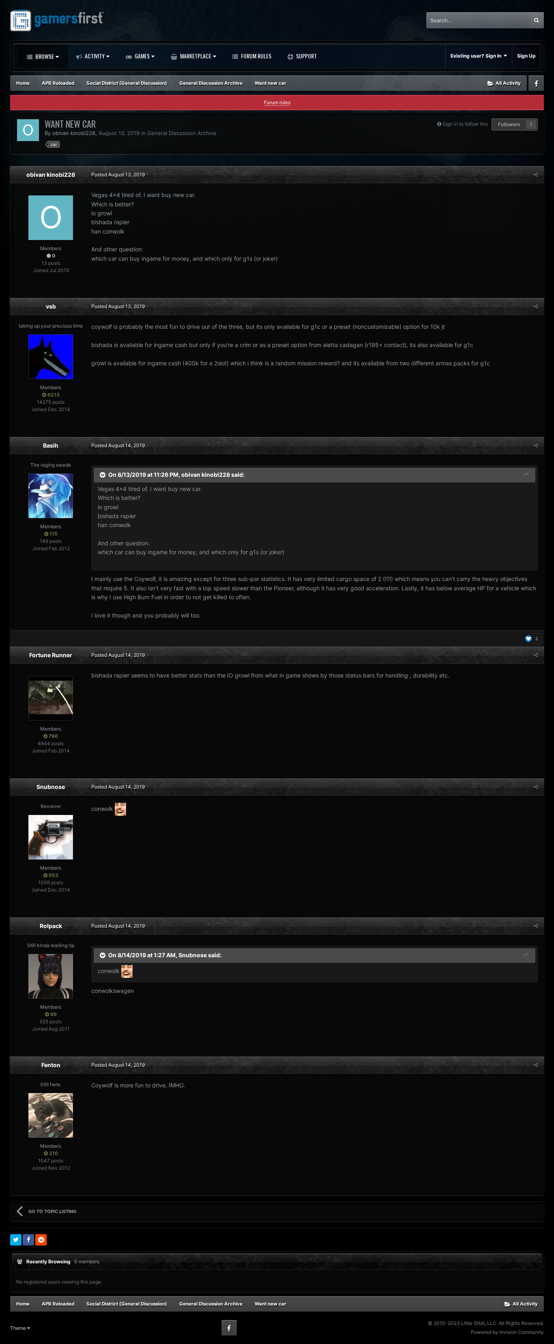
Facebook (536, 83)
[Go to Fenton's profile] (50, 1115)
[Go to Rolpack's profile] (50, 976)
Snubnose (51, 786)
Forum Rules (255, 55)
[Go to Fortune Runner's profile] (50, 698)
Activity (94, 55)
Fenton (50, 1064)
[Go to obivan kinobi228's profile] (28, 130)
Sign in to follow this (465, 124)
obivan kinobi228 (73, 133)
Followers (509, 124)
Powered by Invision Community (507, 1332)
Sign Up (526, 56)
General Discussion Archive (182, 133)
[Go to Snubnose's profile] (50, 837)
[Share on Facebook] (28, 1239)
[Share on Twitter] (15, 1239)
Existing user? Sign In (477, 56)
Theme (18, 1328)
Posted (118, 174)
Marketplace (195, 55)
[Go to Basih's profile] (50, 496)
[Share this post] (536, 174)
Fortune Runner (50, 655)
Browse (44, 56)
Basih (50, 445)
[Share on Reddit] (41, 1239)
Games (141, 55)
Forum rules (277, 102)
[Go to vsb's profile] (50, 356)
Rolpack (51, 925)
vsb (51, 306)
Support (306, 55)
